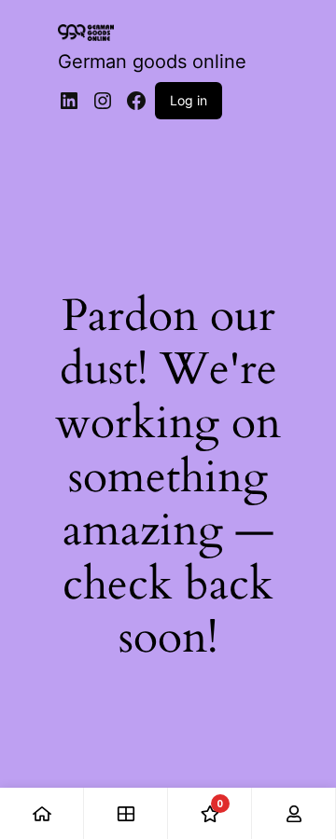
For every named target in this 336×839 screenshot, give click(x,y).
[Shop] (126, 813)
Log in (188, 100)
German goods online (152, 61)
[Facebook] (136, 100)
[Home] (42, 813)
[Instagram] (102, 100)
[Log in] (294, 813)
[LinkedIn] (69, 100)
